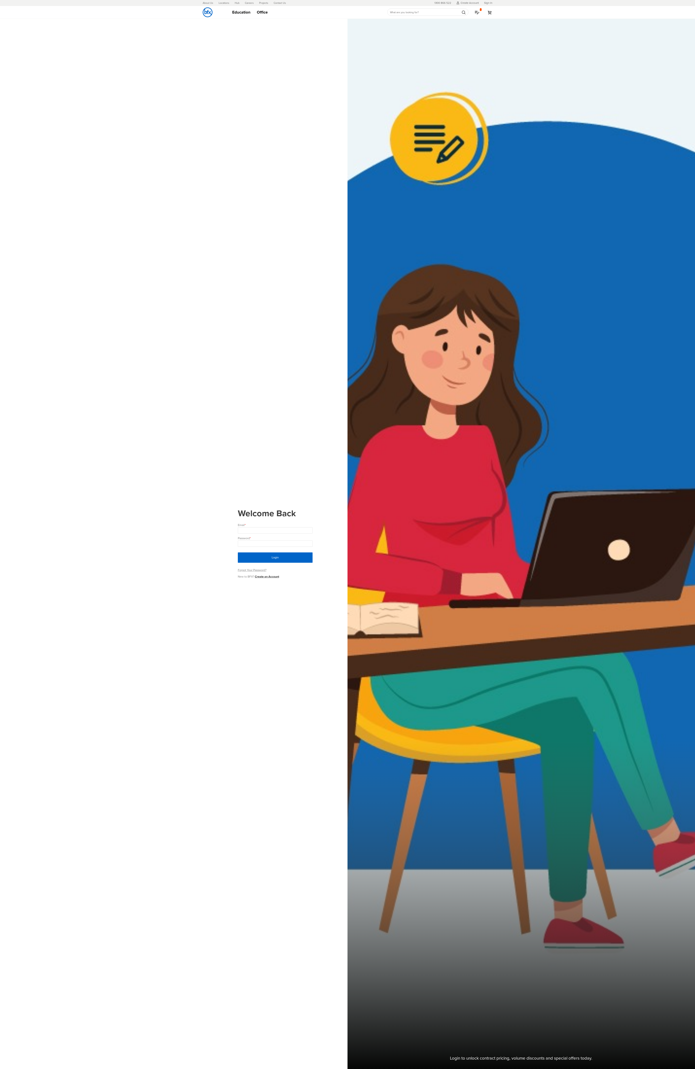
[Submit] (464, 12)
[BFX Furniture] (207, 12)
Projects (263, 3)
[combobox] (427, 12)
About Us (208, 3)
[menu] (305, 12)
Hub (237, 3)
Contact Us (280, 3)
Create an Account (267, 576)
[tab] (305, 12)
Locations (224, 3)
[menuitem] (241, 12)
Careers (249, 3)
